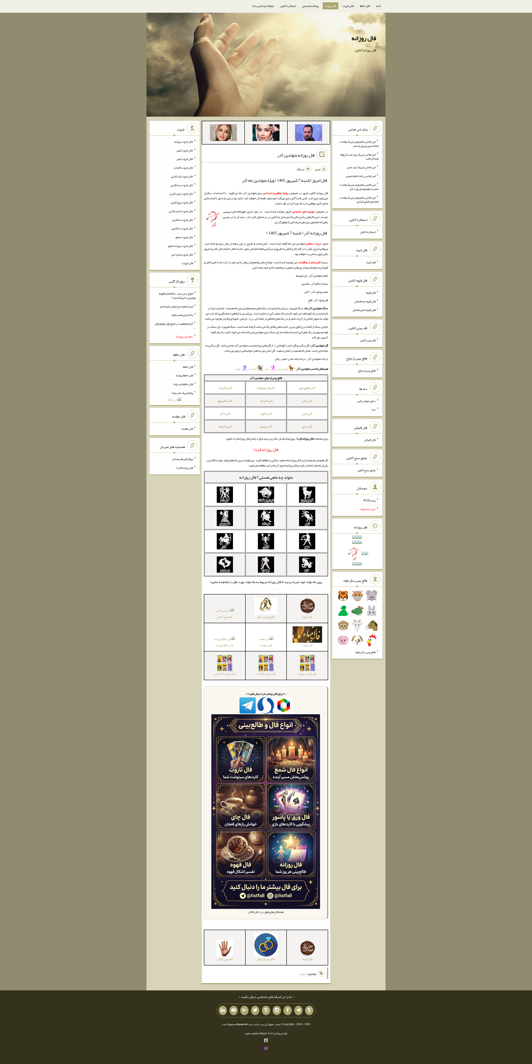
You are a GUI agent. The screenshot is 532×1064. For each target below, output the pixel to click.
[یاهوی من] (309, 1010)
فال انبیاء (371, 262)
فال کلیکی (370, 440)
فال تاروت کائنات (183, 168)
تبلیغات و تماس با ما (263, 6)
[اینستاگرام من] (277, 1010)
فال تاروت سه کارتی (182, 185)
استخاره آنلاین (288, 6)
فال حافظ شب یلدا (183, 384)
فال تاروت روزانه (183, 142)
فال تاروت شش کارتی (181, 211)
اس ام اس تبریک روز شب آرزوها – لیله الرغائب (359, 156)
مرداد (253, 369)
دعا (374, 409)
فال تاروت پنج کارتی (182, 202)
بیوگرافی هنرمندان (182, 459)
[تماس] (266, 1010)
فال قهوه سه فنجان (365, 301)
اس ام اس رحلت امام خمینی (361, 176)
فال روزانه (330, 6)
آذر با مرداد (266, 401)
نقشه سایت (251, 1033)
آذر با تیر (307, 401)
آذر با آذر (225, 413)
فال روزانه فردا (184, 468)
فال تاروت (348, 6)
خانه (378, 6)
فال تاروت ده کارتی (182, 228)
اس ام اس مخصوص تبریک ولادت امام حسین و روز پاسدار (359, 144)
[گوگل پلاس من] (244, 1010)
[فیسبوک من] (287, 1010)
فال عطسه (266, 645)
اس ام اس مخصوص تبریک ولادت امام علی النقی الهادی (359, 199)
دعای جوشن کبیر (366, 401)
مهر (267, 369)
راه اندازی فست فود (182, 315)
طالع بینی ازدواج (367, 370)
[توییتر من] (255, 1010)
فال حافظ (365, 6)
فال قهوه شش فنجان (364, 310)
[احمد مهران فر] (308, 133)
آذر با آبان (266, 413)
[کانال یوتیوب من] (233, 1010)
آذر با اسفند (225, 426)
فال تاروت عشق (184, 237)
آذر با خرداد (225, 388)
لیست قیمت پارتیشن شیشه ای (176, 306)
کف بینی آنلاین (225, 617)
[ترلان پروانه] (266, 133)
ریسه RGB (369, 500)
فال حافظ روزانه (224, 645)
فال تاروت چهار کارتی (181, 193)
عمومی (303, 974)
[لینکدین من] (223, 1010)
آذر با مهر (307, 413)
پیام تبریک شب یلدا (182, 393)
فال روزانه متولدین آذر (296, 155)
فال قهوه (371, 292)
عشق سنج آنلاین (366, 470)
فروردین (283, 369)
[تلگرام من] (298, 1010)
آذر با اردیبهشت (266, 388)
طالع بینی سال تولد (365, 652)
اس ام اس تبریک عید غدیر (361, 167)
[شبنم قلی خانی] (223, 133)
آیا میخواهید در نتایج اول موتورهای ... (175, 326)
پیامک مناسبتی (310, 6)
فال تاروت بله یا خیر (182, 254)
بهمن (238, 369)
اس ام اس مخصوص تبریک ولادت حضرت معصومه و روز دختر (359, 187)
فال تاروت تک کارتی (182, 176)
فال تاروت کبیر (184, 150)
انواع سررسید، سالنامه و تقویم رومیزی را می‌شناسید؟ (177, 295)
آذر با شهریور (224, 401)
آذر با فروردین (307, 388)
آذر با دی (307, 426)
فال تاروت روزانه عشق (180, 246)
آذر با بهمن (266, 426)
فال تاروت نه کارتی (182, 219)
